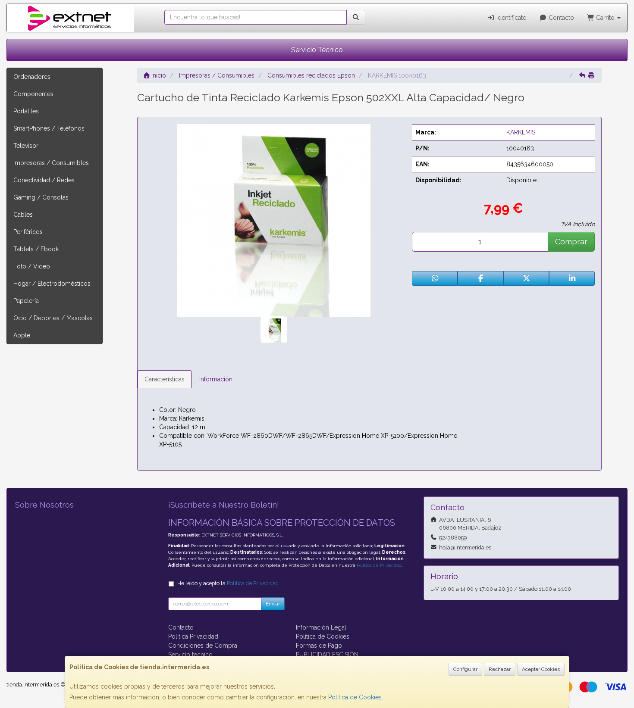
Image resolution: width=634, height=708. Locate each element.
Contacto (560, 17)
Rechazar (500, 669)
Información (215, 379)
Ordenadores (31, 76)
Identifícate (510, 17)
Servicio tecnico (190, 654)
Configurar (465, 669)
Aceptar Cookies (541, 669)
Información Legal (321, 627)
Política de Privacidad (379, 565)
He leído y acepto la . (228, 583)
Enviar (273, 604)
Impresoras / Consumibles (51, 162)
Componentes (33, 93)
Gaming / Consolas (41, 197)
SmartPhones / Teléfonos (49, 128)
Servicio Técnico (317, 50)
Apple (21, 335)
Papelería (26, 300)
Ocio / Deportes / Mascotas (53, 318)
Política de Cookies (355, 697)
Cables (23, 214)
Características (164, 379)
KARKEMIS (520, 132)
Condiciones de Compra (202, 645)
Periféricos (28, 231)
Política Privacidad (193, 636)
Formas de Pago (319, 645)
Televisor (25, 145)
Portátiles (26, 111)
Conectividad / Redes (44, 180)
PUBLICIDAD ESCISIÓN (327, 654)
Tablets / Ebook (36, 249)
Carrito (605, 17)
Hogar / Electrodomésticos (52, 283)
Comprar (571, 241)
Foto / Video (31, 266)
